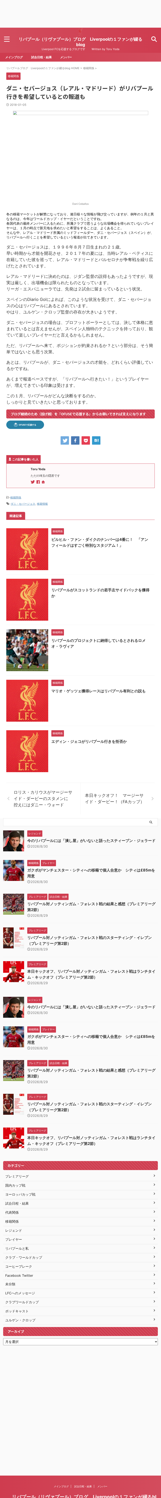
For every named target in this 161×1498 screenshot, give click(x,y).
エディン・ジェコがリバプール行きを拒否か (89, 741)
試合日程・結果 (41, 57)
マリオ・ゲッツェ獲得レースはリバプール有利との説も (98, 691)
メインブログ (14, 57)
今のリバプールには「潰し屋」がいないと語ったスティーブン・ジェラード (91, 840)
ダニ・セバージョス (23, 503)
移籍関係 (15, 497)
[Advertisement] (80, 14)
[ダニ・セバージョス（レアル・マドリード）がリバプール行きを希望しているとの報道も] (96, 440)
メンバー (66, 57)
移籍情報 (42, 503)
